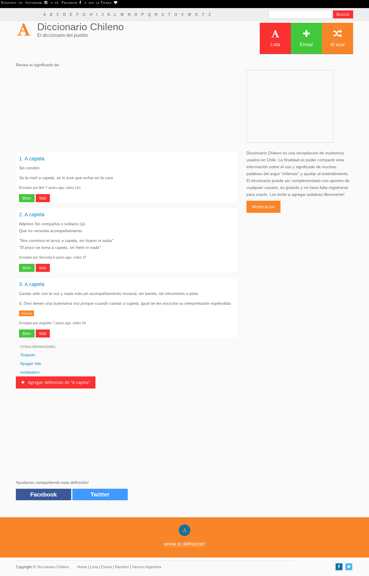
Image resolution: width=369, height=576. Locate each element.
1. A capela (31, 159)
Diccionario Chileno (80, 26)
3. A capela (31, 284)
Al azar (337, 44)
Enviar (306, 44)
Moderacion (263, 206)
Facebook (43, 494)
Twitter (100, 494)
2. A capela (31, 214)
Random (122, 567)
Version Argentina (146, 567)
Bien (26, 198)
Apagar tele (30, 363)
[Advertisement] (127, 111)
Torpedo (27, 355)
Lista (275, 44)
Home (82, 567)
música (26, 313)
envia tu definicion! (184, 544)
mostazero (29, 372)
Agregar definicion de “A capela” (57, 382)
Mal (42, 198)
